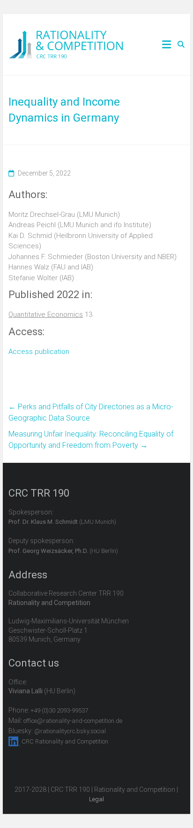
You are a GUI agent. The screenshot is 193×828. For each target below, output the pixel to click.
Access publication (38, 351)
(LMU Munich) (62, 521)
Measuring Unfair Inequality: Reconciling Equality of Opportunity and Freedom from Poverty (90, 439)
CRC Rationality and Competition (65, 741)
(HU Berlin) (63, 550)
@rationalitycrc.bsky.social (70, 731)
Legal (96, 799)
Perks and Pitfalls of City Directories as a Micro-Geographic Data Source (90, 412)
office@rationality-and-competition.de (72, 720)
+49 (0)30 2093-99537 (59, 710)
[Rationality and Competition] (65, 35)
